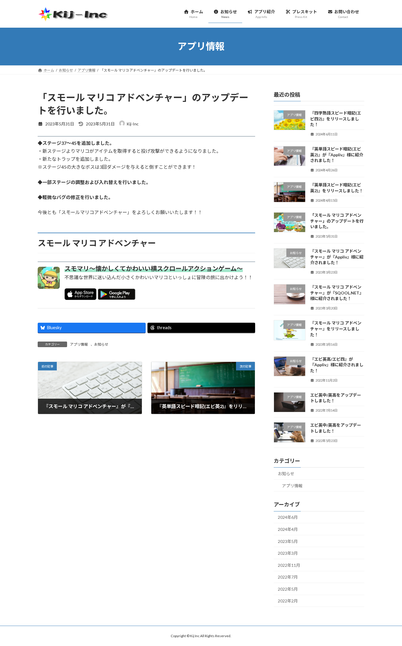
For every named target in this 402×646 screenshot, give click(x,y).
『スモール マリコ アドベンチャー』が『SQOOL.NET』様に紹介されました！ (336, 292)
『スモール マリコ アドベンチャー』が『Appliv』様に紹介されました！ (336, 257)
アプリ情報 (79, 344)
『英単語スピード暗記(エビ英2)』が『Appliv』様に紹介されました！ (336, 154)
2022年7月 (288, 576)
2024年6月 (288, 517)
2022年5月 (288, 588)
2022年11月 (289, 564)
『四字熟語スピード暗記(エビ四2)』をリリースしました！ (335, 118)
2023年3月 (288, 553)
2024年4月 (288, 529)
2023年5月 (288, 541)
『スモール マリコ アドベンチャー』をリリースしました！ (335, 328)
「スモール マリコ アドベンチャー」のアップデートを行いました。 (337, 221)
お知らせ (101, 344)
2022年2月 (288, 600)
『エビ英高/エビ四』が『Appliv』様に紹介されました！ (336, 364)
